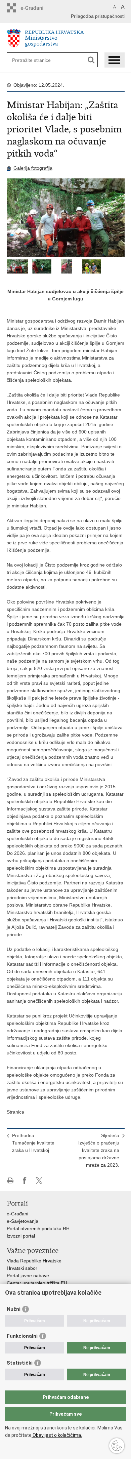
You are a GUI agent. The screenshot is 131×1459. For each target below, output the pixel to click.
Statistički (20, 1363)
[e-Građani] (35, 7)
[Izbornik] (114, 60)
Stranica (15, 1112)
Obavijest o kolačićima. (57, 1435)
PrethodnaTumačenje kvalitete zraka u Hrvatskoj (33, 1143)
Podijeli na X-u (39, 1180)
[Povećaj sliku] (66, 217)
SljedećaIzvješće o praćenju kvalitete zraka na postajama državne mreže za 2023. (98, 1150)
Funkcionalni (22, 1336)
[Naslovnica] (66, 38)
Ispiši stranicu (10, 1180)
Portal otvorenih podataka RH (38, 1228)
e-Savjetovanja (22, 1221)
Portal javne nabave (28, 1275)
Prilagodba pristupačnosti (98, 16)
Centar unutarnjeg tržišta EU (37, 1283)
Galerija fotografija (32, 168)
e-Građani (17, 1213)
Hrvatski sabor (22, 1268)
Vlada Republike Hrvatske (34, 1260)
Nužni (13, 1309)
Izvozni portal (21, 1236)
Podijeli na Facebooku (24, 1180)
